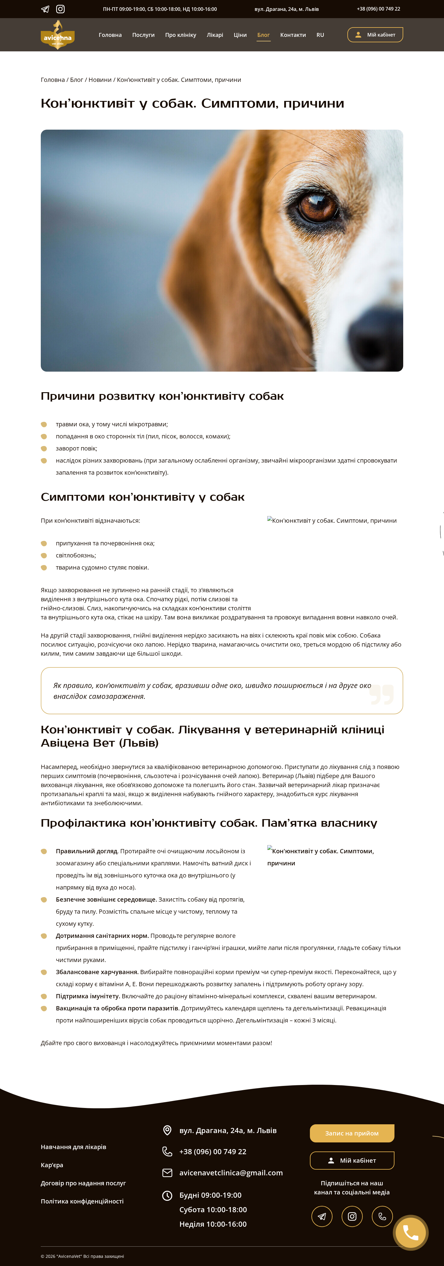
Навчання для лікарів (73, 1147)
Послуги (143, 34)
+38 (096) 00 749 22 (378, 9)
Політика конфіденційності (82, 1201)
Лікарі (215, 34)
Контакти (293, 34)
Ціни (240, 34)
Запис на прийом (352, 1133)
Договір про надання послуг (83, 1183)
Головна (110, 34)
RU (320, 34)
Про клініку (180, 34)
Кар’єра (52, 1165)
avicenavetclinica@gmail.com (231, 1172)
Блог (263, 34)
